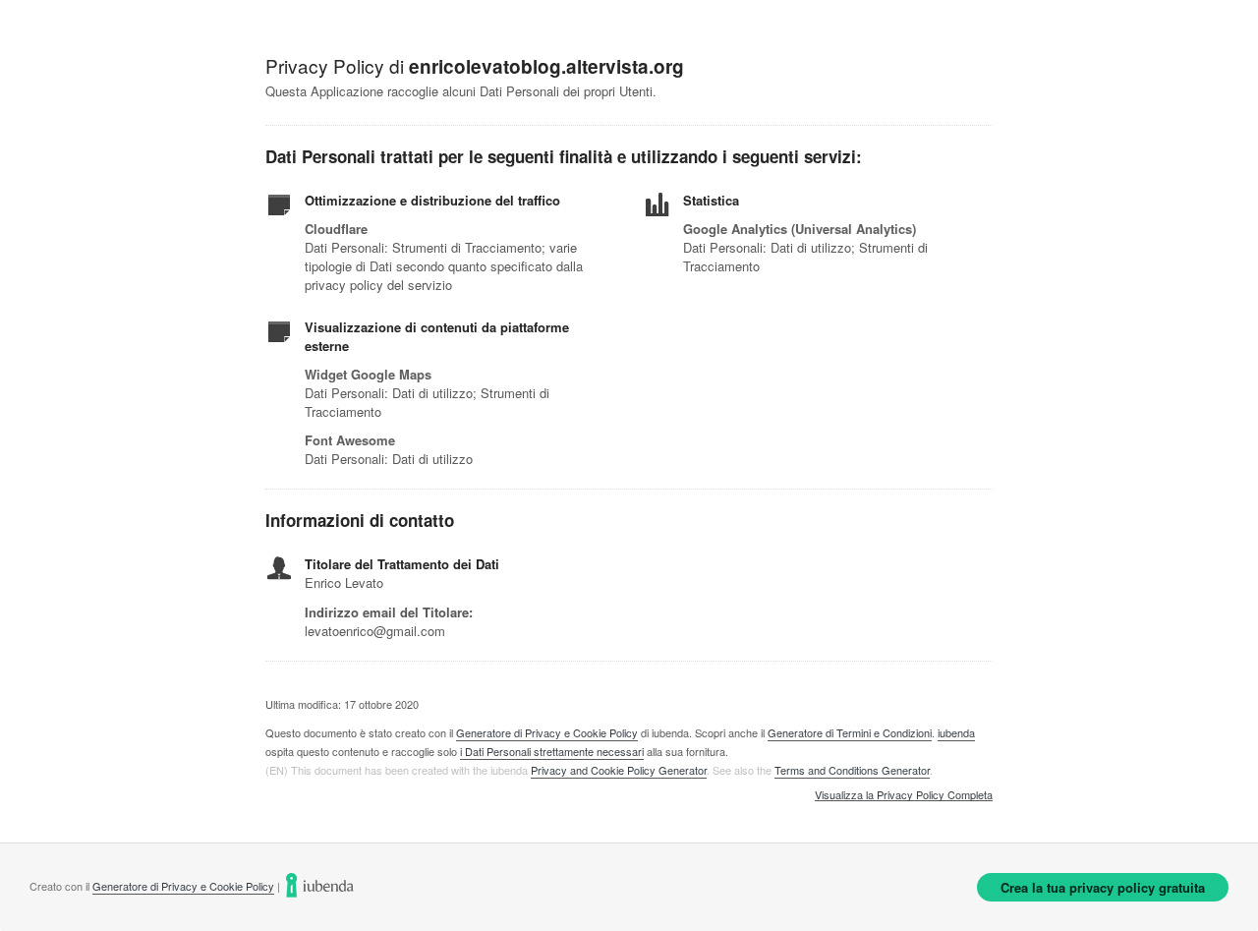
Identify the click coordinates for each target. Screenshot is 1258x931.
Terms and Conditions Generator (852, 770)
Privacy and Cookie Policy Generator (619, 770)
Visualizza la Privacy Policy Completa (904, 795)
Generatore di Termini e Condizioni (850, 732)
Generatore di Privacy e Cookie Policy (547, 732)
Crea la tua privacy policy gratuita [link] (1103, 887)
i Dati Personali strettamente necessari (552, 751)
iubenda (956, 732)
